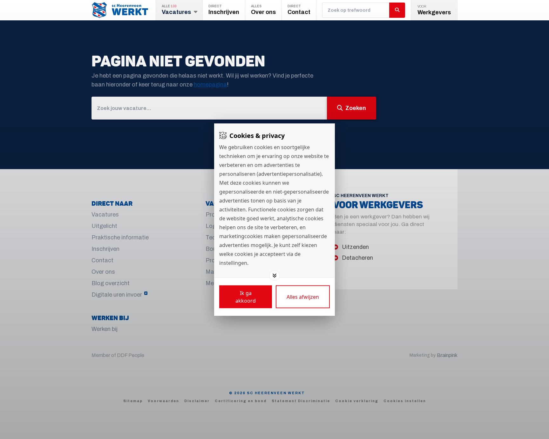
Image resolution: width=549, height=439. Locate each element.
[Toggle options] (274, 276)
